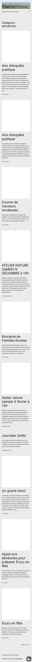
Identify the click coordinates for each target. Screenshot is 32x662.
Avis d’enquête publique (13, 67)
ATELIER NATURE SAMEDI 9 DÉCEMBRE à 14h (15, 269)
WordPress (19, 658)
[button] (29, 659)
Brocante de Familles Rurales (14, 338)
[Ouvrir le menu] (29, 12)
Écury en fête (12, 623)
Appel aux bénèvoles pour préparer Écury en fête (15, 560)
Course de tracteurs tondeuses (10, 206)
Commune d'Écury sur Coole (10, 11)
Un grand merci (14, 491)
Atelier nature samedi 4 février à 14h (16, 402)
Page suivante (25, 644)
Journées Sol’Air (14, 436)
